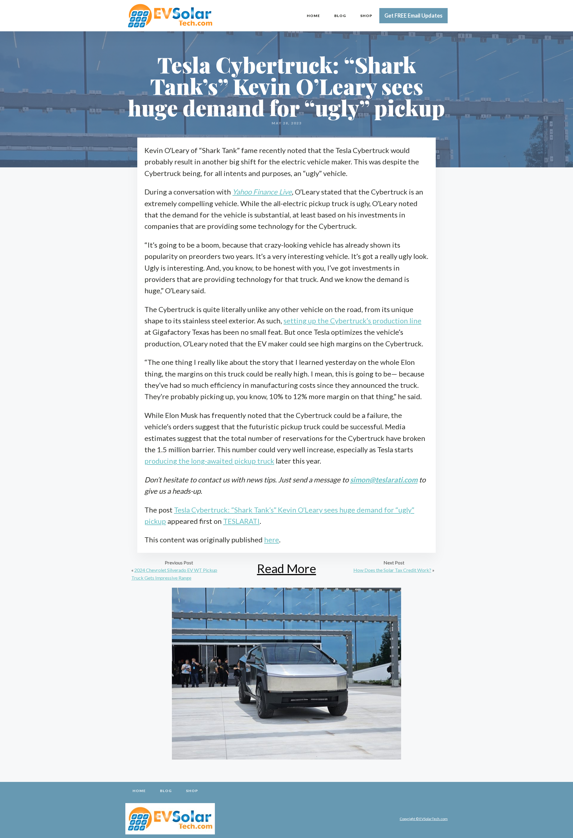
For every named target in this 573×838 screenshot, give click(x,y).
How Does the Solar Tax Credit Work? (392, 570)
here (271, 539)
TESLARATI (241, 521)
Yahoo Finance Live (262, 191)
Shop (366, 15)
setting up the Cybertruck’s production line (352, 320)
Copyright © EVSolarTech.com (424, 819)
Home (313, 15)
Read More (286, 568)
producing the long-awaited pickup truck (209, 460)
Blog (340, 15)
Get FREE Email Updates (413, 15)
